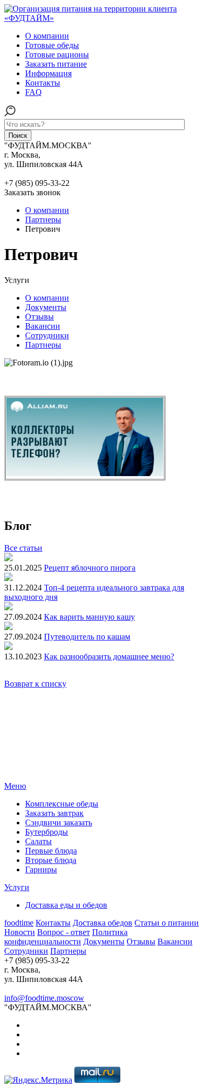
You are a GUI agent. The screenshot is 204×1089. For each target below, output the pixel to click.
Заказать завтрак (54, 813)
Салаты (38, 841)
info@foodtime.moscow (44, 997)
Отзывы (39, 316)
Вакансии (42, 326)
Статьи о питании (166, 922)
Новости (19, 932)
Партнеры (43, 344)
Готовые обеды (52, 45)
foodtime (18, 922)
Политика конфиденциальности (66, 937)
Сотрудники (47, 335)
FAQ (33, 92)
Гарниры (41, 869)
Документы (45, 307)
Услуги (16, 887)
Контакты (42, 82)
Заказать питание (56, 64)
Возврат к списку (35, 683)
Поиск (17, 135)
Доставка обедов (102, 922)
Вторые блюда (50, 860)
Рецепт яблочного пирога (89, 567)
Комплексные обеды (61, 803)
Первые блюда (51, 850)
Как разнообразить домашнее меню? (109, 656)
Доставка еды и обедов (66, 905)
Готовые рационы (57, 54)
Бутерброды (46, 831)
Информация (48, 73)
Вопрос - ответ (63, 932)
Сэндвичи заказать (58, 822)
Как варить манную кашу (89, 616)
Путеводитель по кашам (87, 636)
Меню (15, 786)
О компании (47, 35)
